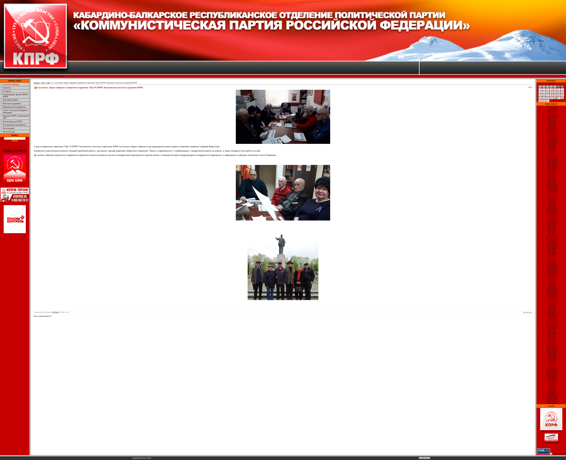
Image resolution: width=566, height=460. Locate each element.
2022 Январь (552, 352)
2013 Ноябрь (552, 135)
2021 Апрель (552, 332)
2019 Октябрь (552, 292)
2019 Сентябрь (552, 290)
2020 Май (552, 308)
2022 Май (552, 361)
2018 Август (552, 261)
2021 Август (552, 341)
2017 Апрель (552, 226)
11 (551, 92)
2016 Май (552, 202)
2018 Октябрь (552, 266)
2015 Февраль (552, 168)
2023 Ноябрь (552, 401)
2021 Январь (552, 325)
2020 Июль (552, 312)
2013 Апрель (552, 120)
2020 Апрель (552, 306)
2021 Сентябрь (552, 343)
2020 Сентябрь (552, 317)
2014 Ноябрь (552, 162)
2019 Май (552, 281)
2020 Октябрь (552, 319)
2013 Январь (552, 113)
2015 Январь (552, 166)
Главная (46, 76)
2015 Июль (552, 180)
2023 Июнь (552, 390)
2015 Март (552, 171)
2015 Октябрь (552, 186)
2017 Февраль (552, 222)
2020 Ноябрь (552, 321)
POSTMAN (55, 312)
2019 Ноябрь (552, 295)
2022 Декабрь (552, 376)
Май (48, 83)
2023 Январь (552, 379)
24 (547, 98)
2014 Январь (552, 140)
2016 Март (552, 197)
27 (559, 98)
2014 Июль (552, 153)
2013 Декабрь (552, 138)
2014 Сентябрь (552, 157)
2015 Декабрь (552, 191)
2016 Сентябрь (552, 211)
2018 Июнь (552, 257)
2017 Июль (552, 233)
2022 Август (552, 367)
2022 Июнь (552, 363)
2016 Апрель (552, 199)
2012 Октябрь (552, 107)
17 (547, 95)
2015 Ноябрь (552, 188)
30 (544, 101)
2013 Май (552, 122)
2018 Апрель (552, 253)
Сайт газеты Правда (551, 442)
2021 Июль (552, 339)
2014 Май (552, 149)
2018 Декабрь (552, 270)
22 (540, 98)
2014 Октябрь (552, 160)
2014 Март (552, 144)
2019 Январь (552, 272)
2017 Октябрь (552, 239)
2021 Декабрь (552, 350)
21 (562, 95)
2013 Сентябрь (552, 131)
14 (562, 92)
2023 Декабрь (552, 403)
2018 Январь (552, 246)
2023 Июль (552, 392)
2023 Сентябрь (552, 396)
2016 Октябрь (552, 213)
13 (559, 92)
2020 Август (552, 314)
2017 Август (552, 235)
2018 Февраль (552, 248)
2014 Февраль (552, 142)
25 (551, 98)
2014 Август (552, 155)
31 (547, 101)
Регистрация (54, 76)
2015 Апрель (552, 173)
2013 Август (552, 129)
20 (559, 95)
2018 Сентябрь (552, 264)
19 (555, 95)
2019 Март (552, 277)
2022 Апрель (552, 359)
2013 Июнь (552, 124)
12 (555, 92)
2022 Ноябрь (552, 374)
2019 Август (552, 288)
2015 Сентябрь (552, 184)
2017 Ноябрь (552, 241)
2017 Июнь (552, 230)
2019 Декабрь (552, 297)
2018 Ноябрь (552, 268)
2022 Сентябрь (552, 370)
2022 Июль (552, 365)
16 (544, 95)
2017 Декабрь (552, 244)
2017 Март (552, 224)
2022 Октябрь (552, 372)
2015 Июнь (552, 177)
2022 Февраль (552, 354)
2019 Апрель (552, 279)
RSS (41, 76)
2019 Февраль (552, 275)
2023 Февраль (552, 381)
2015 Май (552, 175)
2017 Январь (552, 219)
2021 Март (552, 330)
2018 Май (552, 255)
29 (540, 101)
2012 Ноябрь (552, 109)
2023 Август (552, 394)
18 (551, 95)
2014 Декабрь (552, 164)
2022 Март (552, 356)
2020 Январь (552, 299)
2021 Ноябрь (552, 348)
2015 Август (552, 182)
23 (544, 98)
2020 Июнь (552, 310)
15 (540, 95)
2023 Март (552, 383)
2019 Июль (552, 286)
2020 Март (552, 303)
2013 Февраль (552, 115)
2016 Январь (552, 193)
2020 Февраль (552, 301)
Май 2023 (551, 84)
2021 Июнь (552, 337)
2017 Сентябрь (552, 237)
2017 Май (552, 228)
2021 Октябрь (552, 345)
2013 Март (552, 118)
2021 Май (552, 334)
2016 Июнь (552, 204)
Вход (62, 76)
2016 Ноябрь (552, 215)
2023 (43, 83)
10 (547, 92)
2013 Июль (552, 126)
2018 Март (552, 250)
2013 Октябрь (552, 133)
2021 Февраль (552, 328)
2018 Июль (552, 259)
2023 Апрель (552, 385)
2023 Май (552, 387)
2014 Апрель (552, 146)
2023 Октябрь (552, 398)
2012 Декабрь (552, 111)
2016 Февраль (552, 195)
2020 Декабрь (552, 323)
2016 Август (552, 208)
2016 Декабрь (552, 217)
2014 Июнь (552, 151)
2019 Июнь (552, 283)
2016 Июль (552, 206)
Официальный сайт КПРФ (551, 431)
